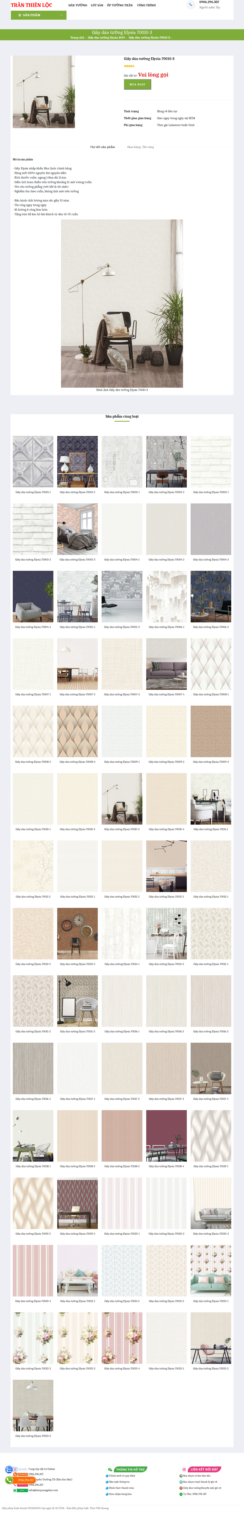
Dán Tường (77, 5)
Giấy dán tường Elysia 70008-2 (33, 761)
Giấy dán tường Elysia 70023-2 (211, 1368)
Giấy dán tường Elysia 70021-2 (122, 1301)
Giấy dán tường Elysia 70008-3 (77, 761)
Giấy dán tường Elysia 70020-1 (122, 1233)
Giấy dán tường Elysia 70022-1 (210, 1301)
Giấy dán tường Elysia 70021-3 (166, 1301)
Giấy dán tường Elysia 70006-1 (166, 627)
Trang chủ (77, 37)
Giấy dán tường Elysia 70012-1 (77, 896)
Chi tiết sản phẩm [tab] (102, 147)
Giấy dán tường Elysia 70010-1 (33, 829)
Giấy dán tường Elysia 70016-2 (166, 1031)
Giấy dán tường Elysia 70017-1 (77, 1099)
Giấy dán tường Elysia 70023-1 (166, 1368)
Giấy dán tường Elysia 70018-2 (77, 1166)
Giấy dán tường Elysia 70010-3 (149, 37)
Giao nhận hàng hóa (120, 1494)
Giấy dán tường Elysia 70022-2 (33, 1368)
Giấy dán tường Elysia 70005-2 (122, 627)
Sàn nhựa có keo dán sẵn (196, 1475)
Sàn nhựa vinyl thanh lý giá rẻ (200, 1481)
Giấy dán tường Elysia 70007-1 (33, 694)
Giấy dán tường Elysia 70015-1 (210, 964)
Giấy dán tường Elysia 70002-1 (122, 492)
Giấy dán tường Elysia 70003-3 (77, 559)
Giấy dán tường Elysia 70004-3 (211, 559)
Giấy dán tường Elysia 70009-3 (211, 761)
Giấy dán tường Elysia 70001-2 (77, 492)
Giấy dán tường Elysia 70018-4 (166, 1166)
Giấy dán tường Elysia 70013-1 (210, 896)
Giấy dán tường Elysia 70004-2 (166, 559)
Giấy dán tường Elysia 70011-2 (33, 896)
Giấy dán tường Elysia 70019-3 (77, 1233)
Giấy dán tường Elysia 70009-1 (122, 761)
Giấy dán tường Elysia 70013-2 (33, 964)
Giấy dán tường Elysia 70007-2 (77, 694)
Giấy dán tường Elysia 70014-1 (122, 964)
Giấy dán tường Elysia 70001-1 (33, 492)
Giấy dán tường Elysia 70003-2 (33, 559)
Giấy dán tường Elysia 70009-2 (166, 761)
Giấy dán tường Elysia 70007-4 (166, 694)
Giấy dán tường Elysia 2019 (106, 37)
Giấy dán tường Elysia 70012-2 (122, 896)
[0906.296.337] (9, 1480)
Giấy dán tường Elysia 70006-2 (211, 627)
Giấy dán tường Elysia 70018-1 (33, 1166)
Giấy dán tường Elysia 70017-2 (122, 1099)
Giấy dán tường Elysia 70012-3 (166, 896)
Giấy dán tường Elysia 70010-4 (166, 829)
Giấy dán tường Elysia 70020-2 (166, 1233)
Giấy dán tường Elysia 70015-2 (33, 1031)
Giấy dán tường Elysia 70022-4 (122, 1368)
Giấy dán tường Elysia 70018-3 (122, 1166)
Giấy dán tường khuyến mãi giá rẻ (202, 1488)
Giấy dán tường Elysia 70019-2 (33, 1233)
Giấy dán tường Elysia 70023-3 (33, 1436)
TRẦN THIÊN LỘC (31, 5)
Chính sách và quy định (122, 1475)
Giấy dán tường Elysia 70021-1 (77, 1301)
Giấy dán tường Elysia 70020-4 (33, 1301)
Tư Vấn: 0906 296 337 (195, 1494)
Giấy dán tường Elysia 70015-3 (77, 1031)
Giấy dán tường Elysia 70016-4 (33, 1099)
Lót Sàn (97, 5)
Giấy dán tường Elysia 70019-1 (210, 1166)
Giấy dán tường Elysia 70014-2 (166, 964)
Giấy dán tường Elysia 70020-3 (211, 1233)
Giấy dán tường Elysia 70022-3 (77, 1368)
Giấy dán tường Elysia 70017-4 (210, 1099)
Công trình (146, 5)
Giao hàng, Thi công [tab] (140, 147)
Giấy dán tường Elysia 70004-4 (33, 627)
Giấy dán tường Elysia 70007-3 (122, 694)
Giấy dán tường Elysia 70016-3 (210, 1031)
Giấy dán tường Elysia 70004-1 (122, 559)
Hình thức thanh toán (121, 1488)
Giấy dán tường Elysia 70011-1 (211, 829)
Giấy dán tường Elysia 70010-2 (77, 829)
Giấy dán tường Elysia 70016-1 (122, 1031)
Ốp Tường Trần (120, 5)
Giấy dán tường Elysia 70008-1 (211, 694)
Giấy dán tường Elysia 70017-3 (166, 1099)
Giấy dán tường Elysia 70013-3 (77, 964)
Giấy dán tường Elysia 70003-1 (211, 492)
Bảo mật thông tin (119, 1481)
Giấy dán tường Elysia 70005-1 (77, 627)
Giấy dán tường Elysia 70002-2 (166, 492)
